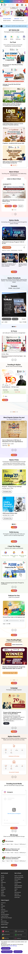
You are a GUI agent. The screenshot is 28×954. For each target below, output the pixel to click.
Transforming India (21, 931)
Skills (16, 890)
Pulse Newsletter (18, 882)
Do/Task (2, 877)
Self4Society (19, 938)
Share (24, 247)
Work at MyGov (18, 879)
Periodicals (3, 895)
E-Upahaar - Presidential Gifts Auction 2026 (13, 143)
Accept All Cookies (18, 951)
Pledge (2, 890)
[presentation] (2, 11)
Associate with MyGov (19, 877)
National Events (18, 895)
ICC (1, 919)
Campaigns (3, 889)
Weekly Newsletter (18, 885)
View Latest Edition (7, 319)
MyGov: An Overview (19, 875)
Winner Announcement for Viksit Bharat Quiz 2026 (13, 356)
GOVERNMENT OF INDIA (2, 1)
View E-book (15, 319)
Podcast (2, 892)
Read (15, 206)
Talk (2, 884)
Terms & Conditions (5, 914)
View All (14, 165)
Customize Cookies (6, 948)
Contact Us (3, 902)
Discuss (2, 879)
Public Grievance (4, 911)
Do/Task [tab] (5, 39)
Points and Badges (5, 922)
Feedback (3, 906)
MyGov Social (3, 921)
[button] (12, 209)
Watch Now (8, 206)
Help (2, 907)
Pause (25, 14)
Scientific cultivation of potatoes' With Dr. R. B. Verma (14, 617)
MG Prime (3, 887)
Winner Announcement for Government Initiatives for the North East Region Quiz (13, 668)
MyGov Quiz (7, 931)
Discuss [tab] (11, 39)
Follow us (25, 1)
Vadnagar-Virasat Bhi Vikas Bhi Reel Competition (11, 85)
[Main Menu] (22, 5)
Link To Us (3, 909)
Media (2, 894)
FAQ (2, 904)
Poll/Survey (3, 882)
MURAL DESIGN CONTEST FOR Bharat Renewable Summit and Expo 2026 (12, 104)
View (6, 723)
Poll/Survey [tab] (18, 39)
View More (14, 828)
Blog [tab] (24, 39)
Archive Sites (17, 897)
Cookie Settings (13, 945)
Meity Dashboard (18, 887)
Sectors (16, 889)
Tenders (16, 884)
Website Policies (4, 924)
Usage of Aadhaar (4, 916)
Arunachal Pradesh (14, 772)
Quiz (2, 885)
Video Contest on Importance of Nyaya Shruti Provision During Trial (12, 162)
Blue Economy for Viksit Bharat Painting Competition (13, 65)
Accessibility (22, 1)
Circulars (16, 880)
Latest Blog (8, 644)
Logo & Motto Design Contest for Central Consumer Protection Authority (13, 124)
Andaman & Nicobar (14, 756)
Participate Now (6, 406)
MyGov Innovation (7, 934)
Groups (2, 875)
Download (7, 247)
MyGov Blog (7, 938)
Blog (2, 880)
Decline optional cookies (7, 951)
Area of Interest (18, 892)
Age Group (17, 894)
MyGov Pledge (19, 934)
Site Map (3, 912)
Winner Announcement (17, 644)
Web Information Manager (6, 917)
